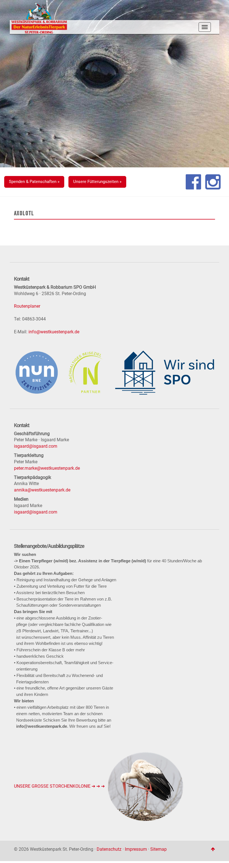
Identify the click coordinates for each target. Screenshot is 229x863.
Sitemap (158, 849)
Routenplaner (27, 306)
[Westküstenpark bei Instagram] (213, 182)
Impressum (136, 849)
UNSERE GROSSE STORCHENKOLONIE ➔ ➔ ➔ (60, 786)
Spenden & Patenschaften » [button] (34, 181)
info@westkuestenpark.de (53, 331)
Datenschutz (109, 849)
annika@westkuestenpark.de (42, 490)
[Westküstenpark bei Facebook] (193, 182)
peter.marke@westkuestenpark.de (47, 468)
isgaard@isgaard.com (35, 446)
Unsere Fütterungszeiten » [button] (97, 181)
